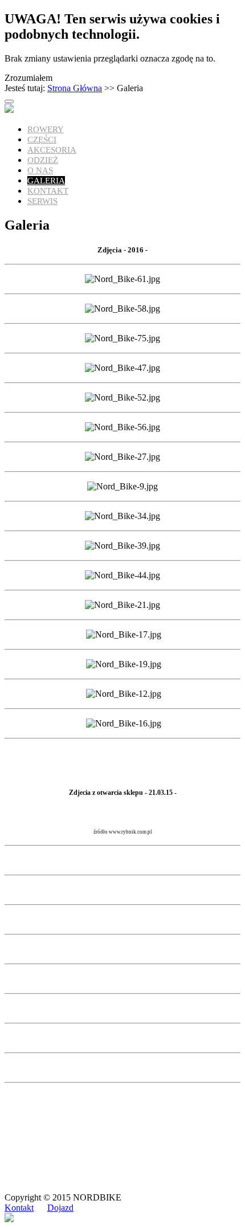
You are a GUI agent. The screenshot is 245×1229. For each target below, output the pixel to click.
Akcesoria (51, 149)
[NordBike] (9, 110)
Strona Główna (74, 88)
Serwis (42, 201)
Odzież (42, 160)
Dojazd (60, 1207)
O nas (40, 170)
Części (41, 139)
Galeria (46, 180)
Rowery (45, 129)
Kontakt (47, 190)
